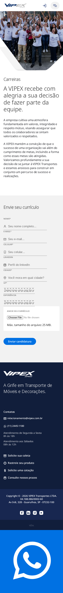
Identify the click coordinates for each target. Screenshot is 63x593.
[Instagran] (35, 513)
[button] (55, 5)
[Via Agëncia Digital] (31, 525)
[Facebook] (22, 513)
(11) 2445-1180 (15, 425)
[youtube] (41, 513)
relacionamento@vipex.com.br (25, 418)
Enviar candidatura (19, 341)
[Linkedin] (28, 513)
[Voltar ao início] (16, 5)
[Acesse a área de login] (44, 5)
